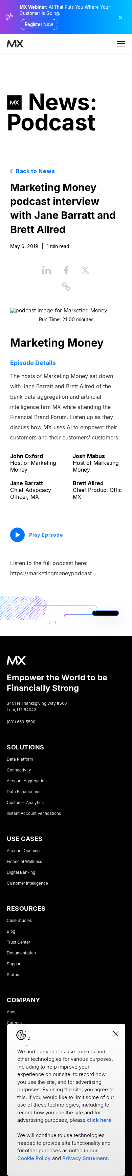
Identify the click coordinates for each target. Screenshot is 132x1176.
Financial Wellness (24, 862)
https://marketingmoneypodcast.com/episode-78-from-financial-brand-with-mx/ (55, 573)
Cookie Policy (34, 1158)
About (12, 1012)
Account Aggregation (27, 781)
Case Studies (19, 921)
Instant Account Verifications (34, 813)
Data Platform (20, 759)
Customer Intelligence (27, 883)
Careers (14, 1023)
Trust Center (18, 942)
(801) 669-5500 (21, 722)
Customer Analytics (25, 803)
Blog (11, 931)
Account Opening (23, 851)
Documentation (21, 953)
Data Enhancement (25, 792)
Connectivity (19, 770)
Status (13, 975)
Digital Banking (21, 872)
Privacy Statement (85, 1158)
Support (14, 964)
